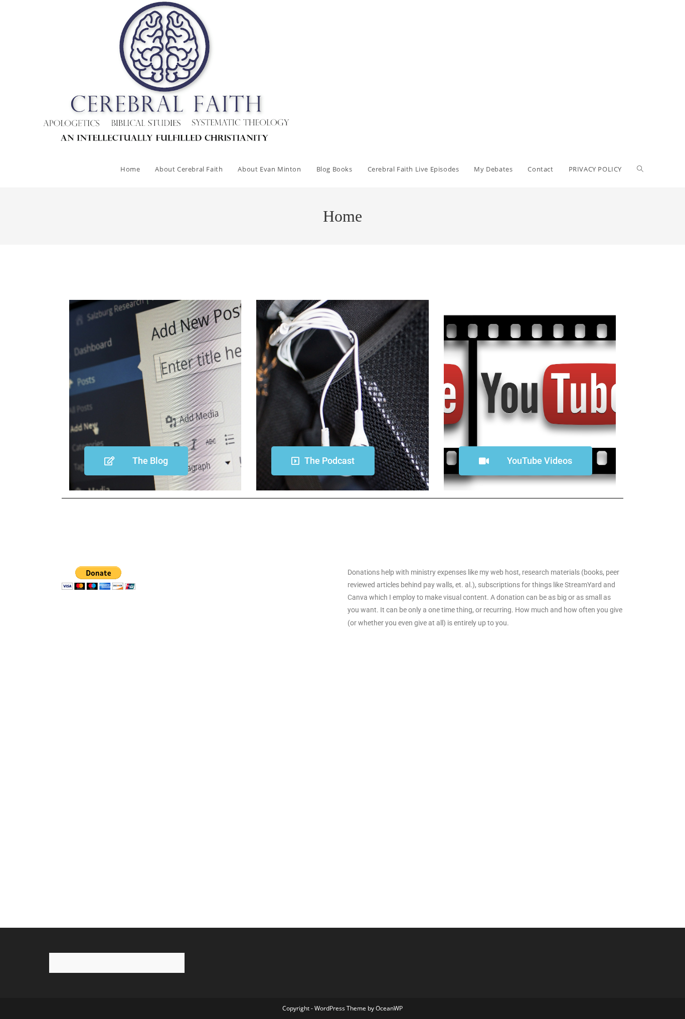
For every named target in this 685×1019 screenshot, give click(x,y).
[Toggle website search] (640, 169)
